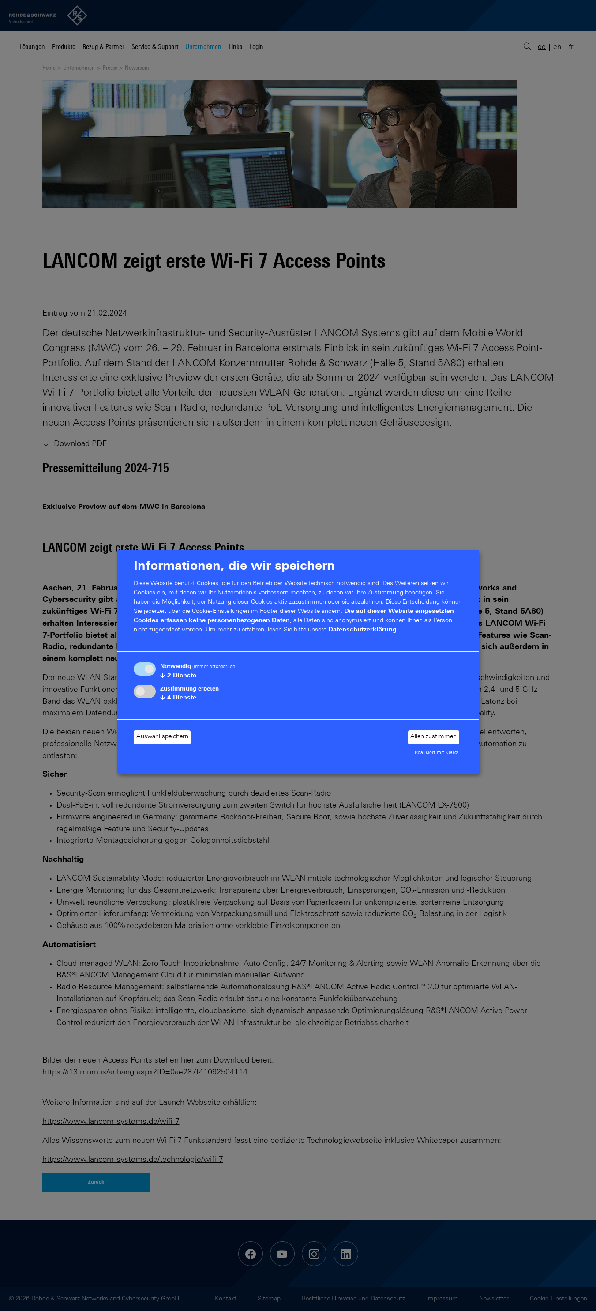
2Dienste (178, 676)
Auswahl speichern (162, 737)
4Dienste (178, 698)
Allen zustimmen (433, 737)
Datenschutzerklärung (362, 630)
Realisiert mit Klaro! (437, 753)
